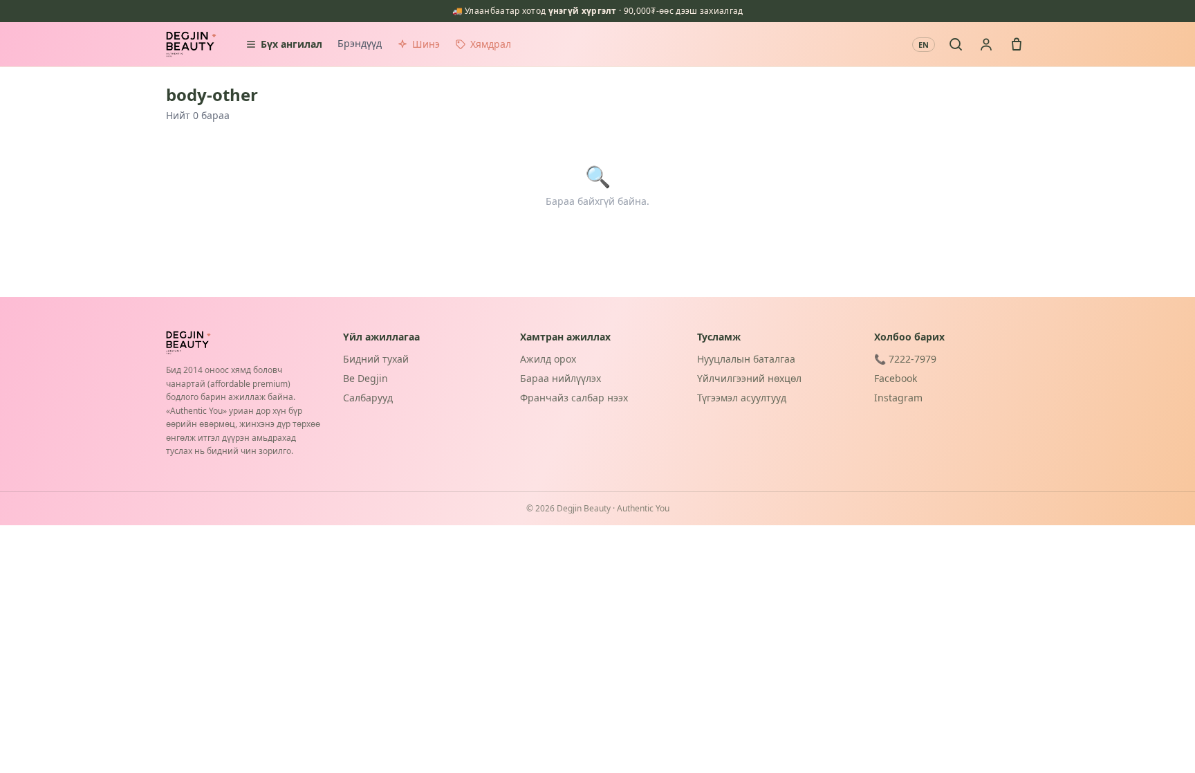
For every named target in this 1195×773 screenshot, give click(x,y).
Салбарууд (368, 397)
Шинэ (426, 44)
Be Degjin (365, 378)
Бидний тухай (376, 358)
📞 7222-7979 (905, 358)
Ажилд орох (548, 358)
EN (923, 44)
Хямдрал (490, 44)
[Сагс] (1016, 44)
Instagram (898, 397)
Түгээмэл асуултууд (741, 397)
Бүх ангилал (291, 44)
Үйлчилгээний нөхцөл (749, 378)
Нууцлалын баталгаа (746, 358)
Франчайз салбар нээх (574, 397)
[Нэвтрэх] (986, 44)
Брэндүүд (359, 43)
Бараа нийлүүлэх (560, 378)
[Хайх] (955, 44)
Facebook (895, 378)
